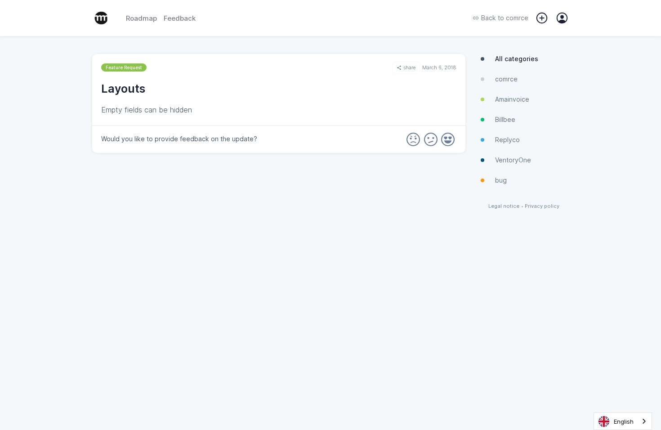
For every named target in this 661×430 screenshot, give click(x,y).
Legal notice (503, 206)
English (624, 421)
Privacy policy (542, 206)
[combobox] (623, 421)
